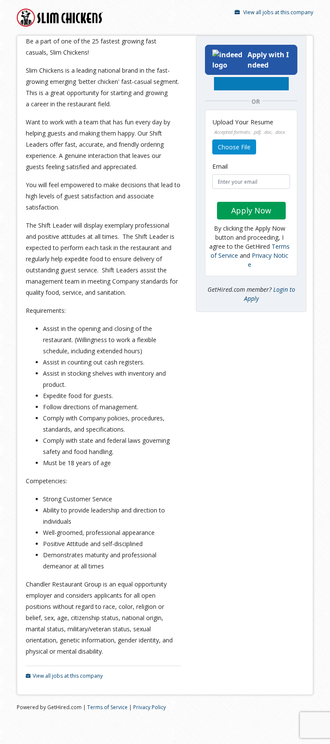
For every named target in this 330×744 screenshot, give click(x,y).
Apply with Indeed (268, 60)
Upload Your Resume (248, 126)
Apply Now (251, 210)
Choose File (234, 147)
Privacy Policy (149, 707)
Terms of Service (107, 707)
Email (220, 166)
